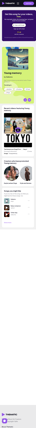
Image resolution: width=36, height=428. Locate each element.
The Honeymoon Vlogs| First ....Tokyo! (15, 149)
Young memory (13, 72)
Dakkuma (9, 77)
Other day (14, 212)
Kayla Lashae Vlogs (10, 183)
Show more (7, 222)
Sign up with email (19, 29)
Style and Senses (25, 183)
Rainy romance (16, 206)
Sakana (13, 199)
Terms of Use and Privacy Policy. (26, 37)
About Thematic (7, 427)
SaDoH (13, 208)
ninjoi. (12, 201)
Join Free (28, 3)
